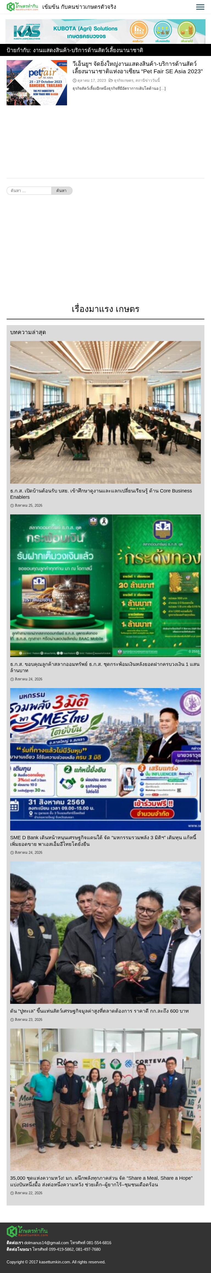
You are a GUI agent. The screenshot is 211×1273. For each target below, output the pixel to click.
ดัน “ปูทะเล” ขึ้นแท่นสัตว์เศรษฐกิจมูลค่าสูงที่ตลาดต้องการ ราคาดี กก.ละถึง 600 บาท (99, 1011)
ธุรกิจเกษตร (123, 80)
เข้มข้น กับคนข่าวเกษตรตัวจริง (79, 7)
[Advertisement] (105, 252)
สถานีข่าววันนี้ (147, 80)
